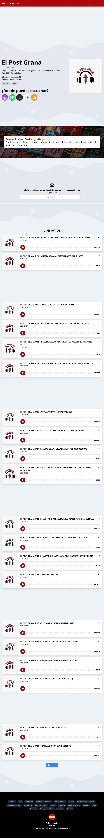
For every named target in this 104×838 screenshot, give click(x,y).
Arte (20, 801)
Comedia (12, 801)
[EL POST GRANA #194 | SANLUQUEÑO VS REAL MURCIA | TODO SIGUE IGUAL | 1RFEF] (10, 368)
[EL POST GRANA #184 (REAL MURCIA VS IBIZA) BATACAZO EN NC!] (10, 647)
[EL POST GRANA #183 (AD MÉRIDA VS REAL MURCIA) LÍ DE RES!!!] (10, 665)
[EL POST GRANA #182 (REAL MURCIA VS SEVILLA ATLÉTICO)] (10, 684)
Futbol (14, 84)
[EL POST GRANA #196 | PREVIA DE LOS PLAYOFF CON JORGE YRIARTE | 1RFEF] (10, 328)
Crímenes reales (74, 805)
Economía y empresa (43, 801)
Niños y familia (60, 801)
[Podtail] (19, 97)
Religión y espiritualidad (85, 801)
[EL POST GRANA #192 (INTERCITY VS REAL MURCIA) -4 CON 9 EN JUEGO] (10, 435)
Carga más (52, 765)
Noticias (86, 805)
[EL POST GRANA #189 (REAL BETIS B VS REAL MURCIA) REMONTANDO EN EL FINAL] (10, 524)
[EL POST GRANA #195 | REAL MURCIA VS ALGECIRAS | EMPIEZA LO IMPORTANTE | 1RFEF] (10, 348)
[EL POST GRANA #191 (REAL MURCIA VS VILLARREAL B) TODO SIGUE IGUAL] (10, 454)
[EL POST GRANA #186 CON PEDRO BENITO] (10, 579)
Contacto (64, 829)
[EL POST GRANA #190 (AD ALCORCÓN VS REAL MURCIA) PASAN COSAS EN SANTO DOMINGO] (10, 474)
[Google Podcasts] (26, 97)
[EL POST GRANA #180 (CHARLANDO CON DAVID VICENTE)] (10, 751)
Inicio (38, 829)
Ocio (94, 805)
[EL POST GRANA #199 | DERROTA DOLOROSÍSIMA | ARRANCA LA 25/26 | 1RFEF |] (10, 243)
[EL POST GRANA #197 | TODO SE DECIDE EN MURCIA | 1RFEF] (10, 310)
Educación (29, 801)
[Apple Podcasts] (5, 97)
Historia (62, 805)
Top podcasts (46, 829)
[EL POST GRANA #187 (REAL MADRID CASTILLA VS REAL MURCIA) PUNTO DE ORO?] (10, 561)
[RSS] (34, 97)
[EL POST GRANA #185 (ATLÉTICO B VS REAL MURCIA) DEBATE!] (10, 628)
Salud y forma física (47, 809)
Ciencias (60, 809)
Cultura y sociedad (14, 805)
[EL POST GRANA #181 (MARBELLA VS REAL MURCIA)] (10, 732)
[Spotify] (12, 97)
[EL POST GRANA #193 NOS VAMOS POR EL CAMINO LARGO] (10, 417)
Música (71, 801)
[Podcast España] (52, 817)
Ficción (53, 805)
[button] (101, 3)
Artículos (56, 829)
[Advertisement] (52, 24)
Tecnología (28, 805)
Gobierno (33, 809)
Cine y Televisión (41, 805)
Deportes (6, 84)
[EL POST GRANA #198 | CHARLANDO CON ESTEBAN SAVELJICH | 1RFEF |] (10, 261)
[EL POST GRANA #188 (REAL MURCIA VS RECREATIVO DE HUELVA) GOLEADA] (10, 542)
